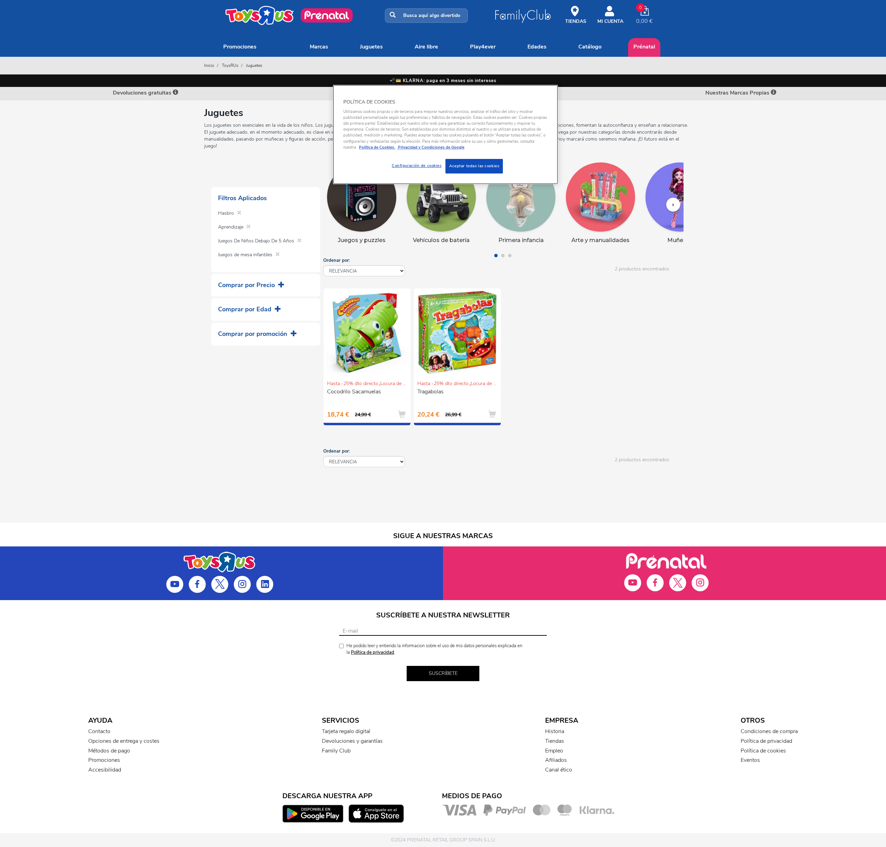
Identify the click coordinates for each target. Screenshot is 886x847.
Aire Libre (426, 47)
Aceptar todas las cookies (474, 166)
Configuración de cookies (417, 165)
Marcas (319, 47)
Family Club (336, 751)
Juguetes (371, 47)
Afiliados (556, 760)
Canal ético (558, 770)
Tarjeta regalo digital (346, 731)
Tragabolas (430, 391)
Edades (536, 47)
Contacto (99, 731)
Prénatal (644, 47)
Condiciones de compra (769, 731)
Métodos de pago (109, 751)
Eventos (750, 760)
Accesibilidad (104, 770)
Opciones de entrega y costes (124, 741)
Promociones (239, 47)
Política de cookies (763, 751)
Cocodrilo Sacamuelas (354, 391)
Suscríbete (443, 673)
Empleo (554, 751)
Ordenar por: (336, 260)
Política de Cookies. (377, 147)
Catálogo (590, 47)
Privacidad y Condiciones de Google (430, 147)
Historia (554, 731)
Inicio (209, 65)
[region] (445, 134)
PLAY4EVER (483, 47)
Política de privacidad (372, 652)
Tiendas (554, 741)
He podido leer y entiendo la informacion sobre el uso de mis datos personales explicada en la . (434, 649)
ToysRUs (230, 65)
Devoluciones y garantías (352, 741)
